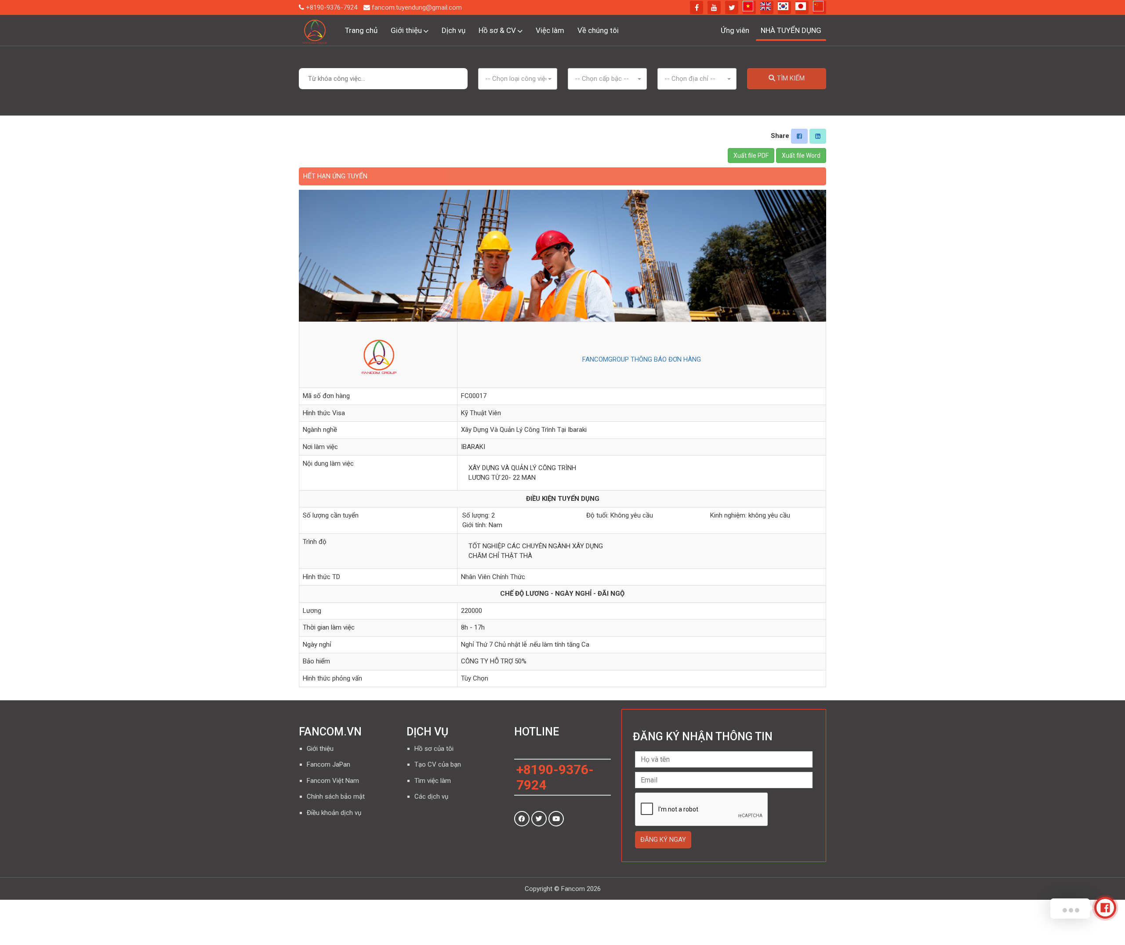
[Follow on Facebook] (522, 818)
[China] (819, 7)
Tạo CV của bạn (437, 764)
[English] (766, 7)
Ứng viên (735, 30)
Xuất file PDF (751, 155)
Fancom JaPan (328, 764)
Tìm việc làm (432, 781)
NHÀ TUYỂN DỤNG (791, 30)
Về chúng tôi (598, 30)
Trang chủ (361, 30)
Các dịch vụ (431, 796)
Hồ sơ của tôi (434, 749)
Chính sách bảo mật (336, 796)
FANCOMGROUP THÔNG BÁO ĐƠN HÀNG (641, 359)
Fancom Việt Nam (333, 781)
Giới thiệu (407, 30)
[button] (517, 79)
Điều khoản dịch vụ (334, 813)
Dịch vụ (453, 30)
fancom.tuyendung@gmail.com (417, 7)
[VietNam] (749, 7)
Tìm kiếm (790, 78)
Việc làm (550, 30)
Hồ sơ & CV (498, 30)
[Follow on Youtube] (556, 818)
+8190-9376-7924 (331, 7)
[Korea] (784, 7)
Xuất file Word (801, 155)
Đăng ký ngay (663, 840)
